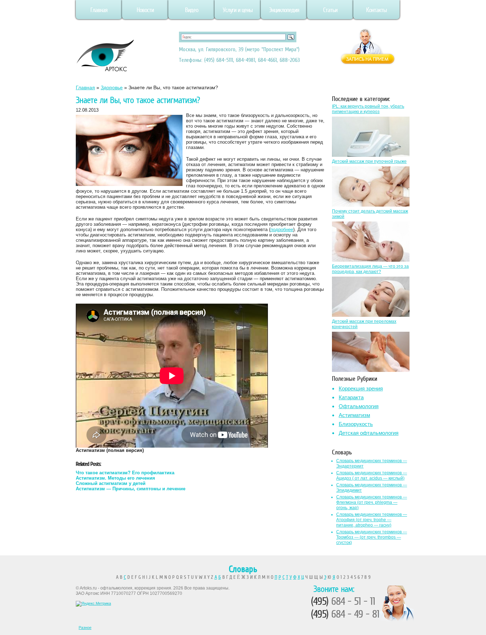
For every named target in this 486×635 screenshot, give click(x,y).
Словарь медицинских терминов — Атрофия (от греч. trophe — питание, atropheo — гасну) (371, 520)
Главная (98, 10)
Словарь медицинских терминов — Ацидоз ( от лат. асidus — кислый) (371, 475)
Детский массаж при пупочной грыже (369, 161)
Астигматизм (354, 415)
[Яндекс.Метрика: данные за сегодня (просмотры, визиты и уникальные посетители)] (93, 604)
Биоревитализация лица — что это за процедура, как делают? (370, 269)
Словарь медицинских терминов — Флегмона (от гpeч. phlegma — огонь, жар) (371, 502)
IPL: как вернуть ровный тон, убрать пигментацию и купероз (368, 109)
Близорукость (356, 424)
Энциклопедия (284, 10)
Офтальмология (359, 406)
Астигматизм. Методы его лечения (115, 478)
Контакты (376, 10)
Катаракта (351, 397)
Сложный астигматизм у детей (111, 483)
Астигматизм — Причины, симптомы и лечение (130, 488)
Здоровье (112, 87)
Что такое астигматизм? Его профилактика (125, 472)
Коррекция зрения (361, 388)
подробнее (281, 229)
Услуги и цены (238, 10)
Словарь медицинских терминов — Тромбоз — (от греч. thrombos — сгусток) (371, 537)
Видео (191, 10)
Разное (85, 627)
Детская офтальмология (368, 433)
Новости (145, 10)
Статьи (330, 10)
